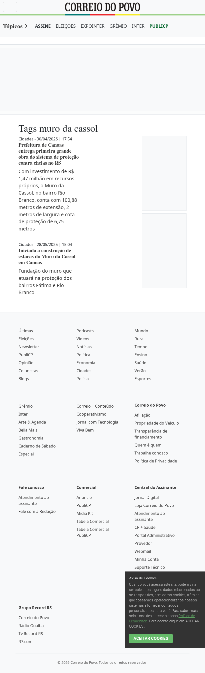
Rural (139, 338)
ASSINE (43, 26)
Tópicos (12, 25)
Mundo (141, 331)
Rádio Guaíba (31, 625)
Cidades (84, 370)
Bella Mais (28, 430)
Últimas (25, 331)
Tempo (141, 346)
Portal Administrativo (154, 535)
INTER (138, 26)
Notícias (84, 346)
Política (83, 354)
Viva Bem (85, 430)
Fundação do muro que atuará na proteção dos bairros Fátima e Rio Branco (45, 281)
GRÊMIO (118, 26)
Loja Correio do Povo (154, 505)
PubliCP (25, 354)
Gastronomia (31, 438)
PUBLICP (159, 26)
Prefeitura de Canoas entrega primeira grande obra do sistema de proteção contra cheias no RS (48, 153)
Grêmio (25, 406)
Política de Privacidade (155, 461)
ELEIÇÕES (66, 26)
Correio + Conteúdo (95, 406)
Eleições (26, 338)
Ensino (140, 354)
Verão (140, 370)
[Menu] (10, 7)
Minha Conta (146, 559)
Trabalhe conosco (151, 453)
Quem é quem (148, 445)
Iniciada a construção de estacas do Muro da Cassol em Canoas (47, 256)
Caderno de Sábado (37, 446)
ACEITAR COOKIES (151, 638)
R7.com (25, 641)
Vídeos (82, 338)
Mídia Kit (84, 513)
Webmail (142, 551)
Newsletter (28, 346)
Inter (23, 414)
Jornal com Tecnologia (97, 422)
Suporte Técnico (149, 567)
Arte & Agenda (32, 422)
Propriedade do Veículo (156, 423)
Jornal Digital (146, 497)
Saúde (140, 362)
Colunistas (28, 370)
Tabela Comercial (92, 521)
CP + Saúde (145, 527)
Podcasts (85, 331)
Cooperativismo (91, 414)
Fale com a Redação (37, 511)
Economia (85, 362)
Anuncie (84, 497)
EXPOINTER (92, 26)
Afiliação (142, 415)
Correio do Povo (33, 617)
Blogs (23, 378)
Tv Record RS (30, 633)
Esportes (142, 378)
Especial (26, 454)
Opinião (26, 362)
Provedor (143, 543)
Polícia (82, 378)
